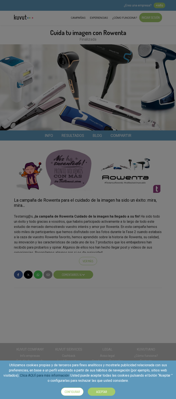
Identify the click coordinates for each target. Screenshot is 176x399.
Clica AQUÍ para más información (44, 375)
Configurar (72, 392)
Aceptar (101, 392)
